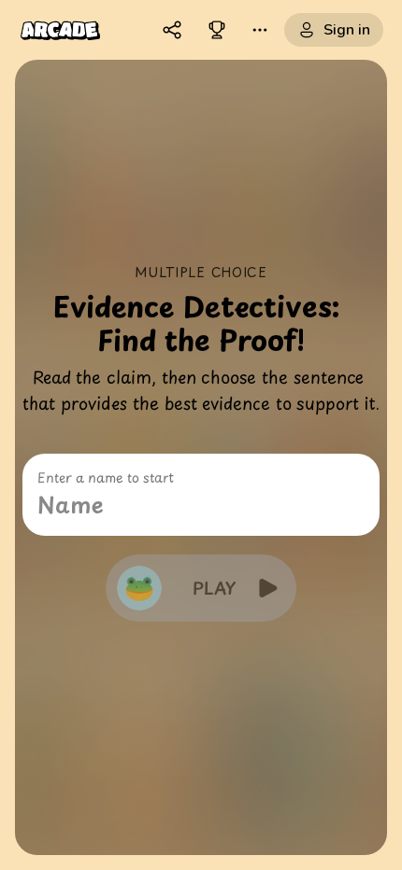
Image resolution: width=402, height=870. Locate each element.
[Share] (172, 30)
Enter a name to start (105, 478)
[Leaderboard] (217, 30)
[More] (260, 30)
